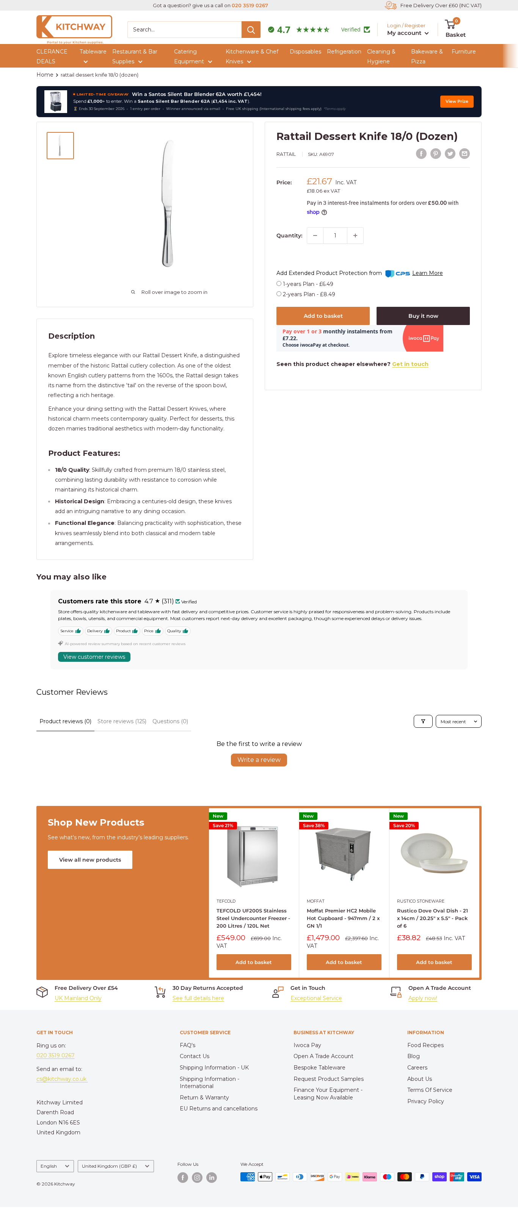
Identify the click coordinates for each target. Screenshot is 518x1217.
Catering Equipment (189, 56)
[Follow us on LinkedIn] (211, 1177)
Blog (413, 1056)
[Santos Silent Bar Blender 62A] (55, 101)
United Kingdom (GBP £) (109, 1166)
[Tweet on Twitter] (450, 153)
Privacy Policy (425, 1101)
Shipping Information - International (209, 1083)
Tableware (93, 51)
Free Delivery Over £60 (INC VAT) (441, 5)
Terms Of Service (429, 1090)
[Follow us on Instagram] (197, 1177)
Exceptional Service (316, 998)
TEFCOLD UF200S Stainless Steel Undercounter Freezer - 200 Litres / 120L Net (253, 918)
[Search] (251, 29)
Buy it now (423, 315)
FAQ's (187, 1045)
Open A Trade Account (323, 1056)
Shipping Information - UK (214, 1067)
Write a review (259, 759)
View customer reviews (94, 656)
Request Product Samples (329, 1079)
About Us (419, 1079)
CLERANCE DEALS (51, 56)
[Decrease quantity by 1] (315, 235)
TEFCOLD (226, 901)
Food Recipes (425, 1045)
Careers (417, 1067)
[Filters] (423, 721)
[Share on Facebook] (421, 153)
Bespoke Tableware (319, 1067)
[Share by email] (464, 153)
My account (405, 32)
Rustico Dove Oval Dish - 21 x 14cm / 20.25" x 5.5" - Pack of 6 (432, 918)
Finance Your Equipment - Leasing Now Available (328, 1094)
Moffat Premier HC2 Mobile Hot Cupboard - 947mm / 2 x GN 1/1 (343, 918)
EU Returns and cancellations (218, 1108)
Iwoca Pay (307, 1045)
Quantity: (289, 235)
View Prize (457, 101)
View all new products (90, 859)
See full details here (198, 998)
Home (44, 74)
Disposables (305, 51)
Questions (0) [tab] (170, 721)
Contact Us (194, 1056)
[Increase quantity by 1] (355, 235)
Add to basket (323, 315)
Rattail (286, 154)
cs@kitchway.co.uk (62, 1079)
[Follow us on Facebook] (182, 1177)
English (49, 1166)
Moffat (316, 901)
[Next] (479, 893)
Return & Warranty (204, 1097)
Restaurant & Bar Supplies (134, 56)
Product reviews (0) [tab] (65, 721)
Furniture (464, 51)
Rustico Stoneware (420, 901)
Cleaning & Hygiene (381, 56)
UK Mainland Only (78, 998)
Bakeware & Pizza (427, 56)
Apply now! (422, 998)
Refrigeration (344, 51)
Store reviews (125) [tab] (121, 721)
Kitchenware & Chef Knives (252, 56)
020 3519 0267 (250, 5)
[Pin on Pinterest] (435, 153)
